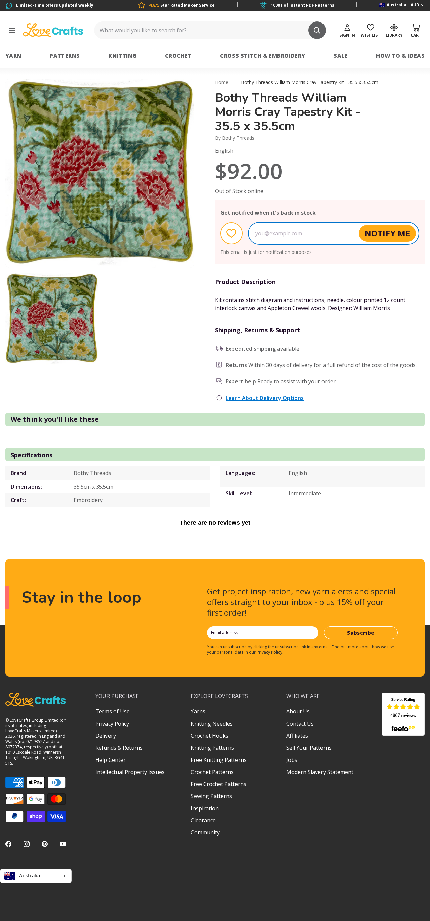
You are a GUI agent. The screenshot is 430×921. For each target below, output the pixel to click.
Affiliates (297, 735)
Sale (341, 55)
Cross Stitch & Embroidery (262, 55)
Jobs (291, 760)
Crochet (178, 55)
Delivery (105, 735)
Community (205, 832)
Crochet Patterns (212, 772)
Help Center (110, 760)
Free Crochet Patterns (218, 784)
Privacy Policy (269, 652)
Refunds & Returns (119, 747)
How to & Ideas (400, 55)
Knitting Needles (212, 723)
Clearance (203, 820)
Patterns (65, 55)
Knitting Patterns (212, 747)
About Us (298, 711)
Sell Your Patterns (309, 747)
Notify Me (387, 233)
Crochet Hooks (209, 735)
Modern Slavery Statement (319, 772)
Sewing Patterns (211, 796)
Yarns (198, 711)
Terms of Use (112, 711)
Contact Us (300, 723)
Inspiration (205, 808)
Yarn (13, 55)
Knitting (122, 55)
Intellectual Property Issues (130, 772)
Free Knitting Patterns (219, 760)
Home (221, 82)
